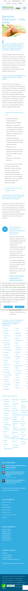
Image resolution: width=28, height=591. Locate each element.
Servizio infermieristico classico (17, 415)
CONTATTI (21, 3)
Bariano (17, 382)
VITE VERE (8, 3)
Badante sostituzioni (6, 507)
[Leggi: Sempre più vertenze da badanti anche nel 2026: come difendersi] (3, 466)
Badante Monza (6, 534)
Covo (17, 330)
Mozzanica (7, 365)
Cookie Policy (7, 289)
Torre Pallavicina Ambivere (18, 347)
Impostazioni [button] (14, 301)
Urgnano (6, 330)
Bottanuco (18, 370)
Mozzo (6, 328)
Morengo (6, 370)
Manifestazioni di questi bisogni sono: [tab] (14, 114)
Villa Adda (7, 347)
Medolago (7, 372)
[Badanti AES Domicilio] (11, 8)
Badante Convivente (6, 502)
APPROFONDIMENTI (16, 1)
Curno (17, 377)
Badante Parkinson (6, 512)
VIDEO (23, 1)
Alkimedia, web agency (19, 488)
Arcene (6, 386)
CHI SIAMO (14, 3)
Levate (17, 380)
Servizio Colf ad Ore (23, 430)
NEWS (5, 1)
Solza (17, 343)
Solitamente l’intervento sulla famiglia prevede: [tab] (13, 189)
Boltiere (6, 333)
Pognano (6, 389)
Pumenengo (7, 350)
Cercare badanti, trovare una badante (12, 563)
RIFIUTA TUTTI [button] (8, 306)
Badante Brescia (7, 538)
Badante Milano (6, 529)
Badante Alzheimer (6, 509)
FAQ (9, 1)
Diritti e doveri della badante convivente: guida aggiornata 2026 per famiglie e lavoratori (15, 473)
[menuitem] (5, 1)
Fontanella (7, 340)
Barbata (6, 355)
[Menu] (24, 8)
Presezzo (18, 333)
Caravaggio (7, 384)
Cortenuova (7, 357)
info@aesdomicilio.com (13, 559)
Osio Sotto (18, 336)
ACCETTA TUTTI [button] (19, 306)
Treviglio (6, 352)
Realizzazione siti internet (10, 490)
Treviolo (6, 367)
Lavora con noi (6, 540)
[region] (14, 151)
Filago (17, 385)
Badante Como (6, 532)
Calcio (17, 328)
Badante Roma (6, 536)
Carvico (17, 388)
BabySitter (4, 517)
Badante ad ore (5, 504)
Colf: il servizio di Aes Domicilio (9, 514)
